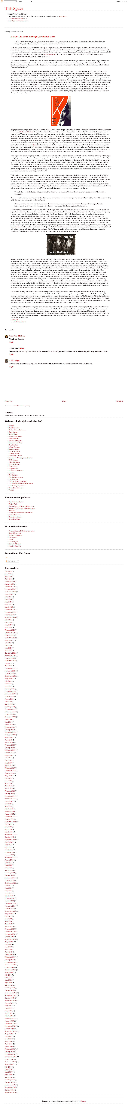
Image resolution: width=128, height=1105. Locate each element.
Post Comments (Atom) (22, 406)
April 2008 (8, 983)
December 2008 (10, 962)
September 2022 (10, 661)
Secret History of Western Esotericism (21, 506)
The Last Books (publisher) (18, 481)
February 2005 (10, 1080)
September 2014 (10, 822)
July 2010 (8, 916)
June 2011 (8, 888)
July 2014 (8, 824)
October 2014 (9, 819)
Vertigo (11, 490)
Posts (9, 557)
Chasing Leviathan (15, 517)
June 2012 (8, 865)
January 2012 (9, 875)
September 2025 (10, 592)
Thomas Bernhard (15, 531)
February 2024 (10, 630)
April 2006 (8, 1044)
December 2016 (10, 770)
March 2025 (9, 607)
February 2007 (10, 1018)
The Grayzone (13, 479)
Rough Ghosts (13, 468)
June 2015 (8, 804)
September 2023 (10, 638)
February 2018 (10, 745)
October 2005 (9, 1059)
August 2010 (9, 914)
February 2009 (10, 957)
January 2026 (9, 584)
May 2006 (8, 1041)
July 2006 (8, 1036)
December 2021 (10, 668)
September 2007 (10, 1000)
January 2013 (9, 855)
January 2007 (9, 1021)
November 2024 (10, 612)
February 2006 (10, 1049)
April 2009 (8, 952)
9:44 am (21, 348)
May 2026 (8, 576)
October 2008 (9, 967)
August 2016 (9, 776)
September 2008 (10, 970)
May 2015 (8, 806)
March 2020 (9, 704)
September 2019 (10, 717)
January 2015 (9, 814)
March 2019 (9, 724)
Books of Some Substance (17, 430)
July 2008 (8, 975)
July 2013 (8, 845)
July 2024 (8, 620)
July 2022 (8, 663)
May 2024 (8, 625)
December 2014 (10, 816)
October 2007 (9, 998)
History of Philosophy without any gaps (22, 508)
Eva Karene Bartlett (15, 443)
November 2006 (10, 1026)
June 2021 (8, 684)
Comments (11, 561)
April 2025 (8, 604)
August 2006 (9, 1034)
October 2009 (9, 936)
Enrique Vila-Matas (15, 535)
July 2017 (8, 758)
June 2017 (8, 760)
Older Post (119, 401)
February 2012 (10, 873)
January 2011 (9, 901)
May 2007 (8, 1011)
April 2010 (8, 924)
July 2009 (8, 944)
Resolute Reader (14, 464)
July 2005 (8, 1067)
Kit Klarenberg (14, 449)
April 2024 (8, 627)
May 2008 (8, 980)
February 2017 (10, 768)
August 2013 (9, 842)
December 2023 (10, 633)
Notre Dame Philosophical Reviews (21, 458)
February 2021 (10, 689)
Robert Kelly (13, 466)
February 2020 (10, 707)
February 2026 (10, 581)
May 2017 (8, 763)
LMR (11, 360)
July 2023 (8, 643)
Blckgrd (11, 425)
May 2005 (8, 1072)
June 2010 (8, 919)
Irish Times (62, 16)
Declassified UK (14, 438)
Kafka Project (13, 542)
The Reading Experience (17, 486)
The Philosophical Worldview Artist (21, 483)
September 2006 (10, 1031)
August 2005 (9, 1064)
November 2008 (10, 965)
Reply (11, 342)
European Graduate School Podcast (20, 513)
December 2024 (10, 609)
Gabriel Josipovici (15, 533)
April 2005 (8, 1075)
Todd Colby (13, 336)
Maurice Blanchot (15, 546)
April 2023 (8, 650)
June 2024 (8, 622)
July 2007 (8, 1006)
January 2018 (9, 747)
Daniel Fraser (13, 434)
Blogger (83, 1101)
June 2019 (8, 719)
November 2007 (10, 995)
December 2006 (10, 1023)
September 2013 (10, 839)
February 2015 (10, 811)
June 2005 (8, 1069)
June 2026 (8, 574)
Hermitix (12, 510)
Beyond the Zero (14, 519)
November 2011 (10, 878)
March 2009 (9, 954)
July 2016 (8, 778)
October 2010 (9, 908)
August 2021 (9, 678)
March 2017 (9, 765)
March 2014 (9, 832)
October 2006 (9, 1028)
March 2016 (9, 788)
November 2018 (10, 732)
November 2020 (10, 694)
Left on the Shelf (14, 451)
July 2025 (8, 597)
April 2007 (8, 1013)
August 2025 (9, 594)
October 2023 (9, 635)
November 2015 (10, 799)
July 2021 (8, 681)
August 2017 (9, 755)
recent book (33, 145)
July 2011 (8, 885)
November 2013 (10, 834)
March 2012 (9, 870)
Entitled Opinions (15, 515)
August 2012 (9, 860)
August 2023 (9, 640)
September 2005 (10, 1062)
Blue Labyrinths (14, 428)
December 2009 (10, 931)
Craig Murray (13, 432)
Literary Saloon (14, 453)
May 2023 (8, 648)
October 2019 (9, 714)
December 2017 (10, 750)
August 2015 (9, 801)
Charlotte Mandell (15, 544)
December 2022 (10, 653)
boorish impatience (49, 54)
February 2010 (10, 929)
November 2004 (10, 1087)
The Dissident (13, 475)
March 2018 (9, 742)
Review (23, 322)
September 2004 (10, 1092)
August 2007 (9, 1003)
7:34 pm (17, 360)
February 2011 (10, 898)
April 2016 (8, 786)
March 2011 (9, 896)
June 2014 (8, 827)
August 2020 (9, 699)
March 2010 (9, 926)
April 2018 (8, 740)
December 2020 (10, 691)
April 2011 (8, 893)
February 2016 (10, 791)
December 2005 (10, 1054)
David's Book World (15, 436)
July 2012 (8, 862)
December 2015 (10, 796)
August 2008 (9, 972)
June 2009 (8, 947)
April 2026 (8, 579)
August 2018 (9, 737)
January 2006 (9, 1051)
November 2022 (10, 655)
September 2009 (10, 939)
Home (64, 401)
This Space (14, 8)
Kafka (18, 322)
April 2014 (8, 829)
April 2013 (8, 847)
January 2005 (9, 1082)
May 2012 (8, 868)
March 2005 (9, 1077)
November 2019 (10, 712)
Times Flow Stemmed (16, 488)
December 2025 (10, 586)
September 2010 (10, 911)
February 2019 (10, 727)
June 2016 (8, 781)
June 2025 (8, 599)
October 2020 (9, 696)
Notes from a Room (15, 456)
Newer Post (8, 401)
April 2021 (8, 686)
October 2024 (9, 615)
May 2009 (8, 949)
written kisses (15, 227)
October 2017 (9, 753)
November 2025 (10, 589)
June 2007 (8, 1008)
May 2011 (8, 891)
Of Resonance (13, 460)
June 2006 (8, 1039)
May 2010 (8, 921)
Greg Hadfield (13, 445)
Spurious (12, 473)
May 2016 (8, 783)
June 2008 (8, 977)
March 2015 (9, 809)
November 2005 (10, 1057)
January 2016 (9, 793)
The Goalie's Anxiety (16, 477)
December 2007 (10, 993)
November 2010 (10, 906)
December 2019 (10, 709)
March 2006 (9, 1046)
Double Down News (15, 440)
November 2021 (10, 671)
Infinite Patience (14, 447)
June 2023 (8, 645)
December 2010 (10, 903)
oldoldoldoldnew (14, 462)
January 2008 (9, 990)
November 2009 (10, 934)
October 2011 (9, 880)
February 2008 (10, 988)
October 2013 (9, 837)
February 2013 (10, 852)
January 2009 (9, 960)
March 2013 (9, 850)
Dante (11, 539)
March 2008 (9, 985)
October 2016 (9, 773)
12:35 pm (21, 336)
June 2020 (8, 701)
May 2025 (8, 602)
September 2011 (10, 883)
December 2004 (10, 1085)
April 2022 (8, 666)
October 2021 (9, 673)
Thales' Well (13, 504)
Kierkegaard (13, 537)
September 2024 (10, 617)
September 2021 (10, 676)
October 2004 (9, 1090)
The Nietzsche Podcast (16, 502)
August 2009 (9, 942)
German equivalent (28, 531)
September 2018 (10, 735)
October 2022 (9, 658)
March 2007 (9, 1016)
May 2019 (8, 722)
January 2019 (9, 730)
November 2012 (10, 857)
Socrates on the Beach (16, 471)
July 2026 (8, 571)
